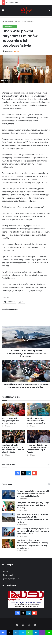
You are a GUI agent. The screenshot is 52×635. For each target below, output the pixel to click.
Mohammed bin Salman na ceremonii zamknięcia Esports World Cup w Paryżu (38, 448)
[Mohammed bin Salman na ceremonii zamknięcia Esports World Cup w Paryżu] (38, 436)
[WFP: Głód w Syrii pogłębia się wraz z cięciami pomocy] (13, 409)
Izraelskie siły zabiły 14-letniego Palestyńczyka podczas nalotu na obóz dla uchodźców (13, 448)
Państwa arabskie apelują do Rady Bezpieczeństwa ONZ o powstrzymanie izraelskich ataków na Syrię (32, 518)
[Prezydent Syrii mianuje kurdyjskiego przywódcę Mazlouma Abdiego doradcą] (8, 506)
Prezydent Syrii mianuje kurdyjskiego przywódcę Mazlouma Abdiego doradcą (33, 505)
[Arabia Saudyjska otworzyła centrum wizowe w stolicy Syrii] (38, 409)
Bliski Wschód (15, 21)
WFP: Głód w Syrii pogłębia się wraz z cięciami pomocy (10, 420)
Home (6, 21)
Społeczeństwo (27, 21)
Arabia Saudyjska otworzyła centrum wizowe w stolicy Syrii (36, 420)
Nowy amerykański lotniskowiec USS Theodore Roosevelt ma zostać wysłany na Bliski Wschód (33, 493)
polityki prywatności (11, 579)
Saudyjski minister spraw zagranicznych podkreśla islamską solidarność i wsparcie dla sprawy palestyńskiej (32, 544)
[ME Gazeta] (26, 10)
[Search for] (49, 11)
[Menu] (3, 11)
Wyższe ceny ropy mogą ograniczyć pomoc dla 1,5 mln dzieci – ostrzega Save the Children (33, 531)
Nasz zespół (8, 575)
